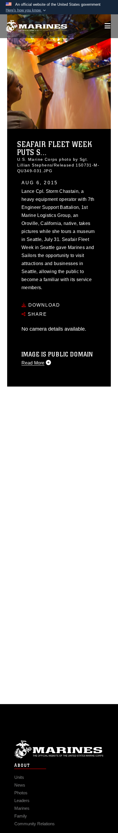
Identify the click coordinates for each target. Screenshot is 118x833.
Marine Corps (59, 749)
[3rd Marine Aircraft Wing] (36, 26)
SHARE (36, 314)
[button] (26, 10)
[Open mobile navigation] (107, 26)
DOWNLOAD (43, 305)
